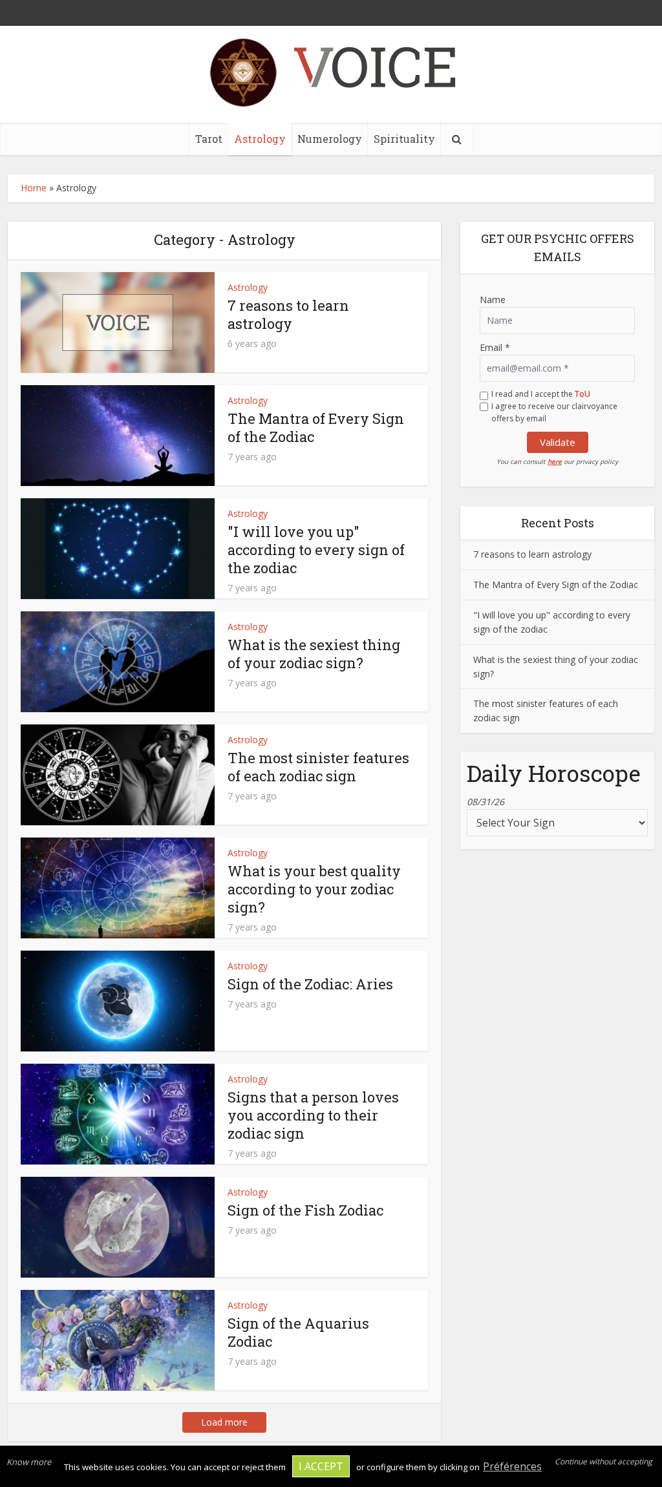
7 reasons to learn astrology (288, 314)
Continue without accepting (603, 1461)
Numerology (329, 138)
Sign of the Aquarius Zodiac (298, 1332)
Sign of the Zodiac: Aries (310, 984)
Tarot (208, 138)
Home (34, 188)
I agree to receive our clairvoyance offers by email (554, 412)
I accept (321, 1466)
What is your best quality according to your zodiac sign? (314, 888)
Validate (557, 442)
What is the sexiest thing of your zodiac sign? (314, 653)
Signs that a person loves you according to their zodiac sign (313, 1115)
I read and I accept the (540, 393)
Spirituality (404, 138)
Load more (224, 1422)
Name (493, 299)
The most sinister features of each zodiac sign (318, 766)
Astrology (260, 138)
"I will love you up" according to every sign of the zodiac (316, 549)
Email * (495, 347)
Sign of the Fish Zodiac (305, 1210)
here (555, 461)
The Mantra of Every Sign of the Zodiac (316, 427)
